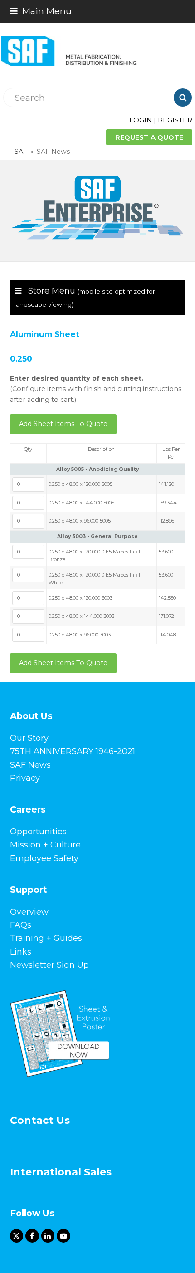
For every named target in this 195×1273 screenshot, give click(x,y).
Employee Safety (44, 858)
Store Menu (85, 297)
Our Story (29, 738)
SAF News (30, 765)
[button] (41, 10)
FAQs (20, 925)
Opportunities (38, 832)
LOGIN (140, 120)
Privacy (25, 778)
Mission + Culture (45, 845)
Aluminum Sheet (44, 334)
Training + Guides (46, 938)
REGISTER (175, 120)
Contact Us (40, 1120)
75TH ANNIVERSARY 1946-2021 (72, 751)
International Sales (61, 1172)
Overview (29, 912)
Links (20, 952)
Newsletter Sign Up (49, 965)
